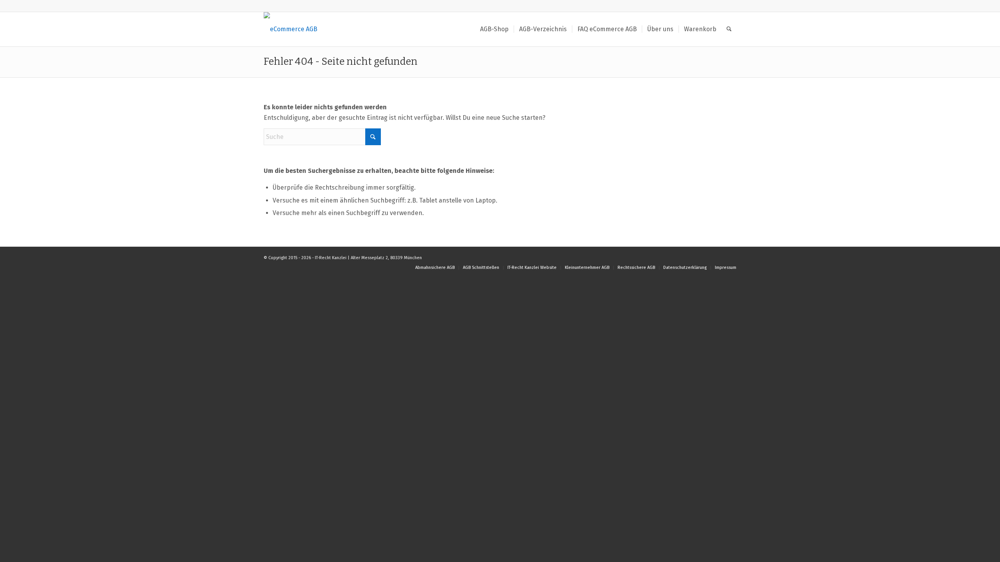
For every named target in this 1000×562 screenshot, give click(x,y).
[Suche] (729, 29)
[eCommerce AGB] (290, 29)
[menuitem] (494, 29)
